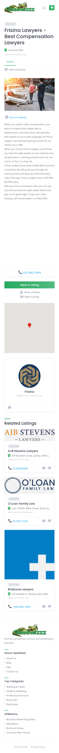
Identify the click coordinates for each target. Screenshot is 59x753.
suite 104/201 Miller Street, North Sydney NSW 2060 (31, 508)
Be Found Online (15, 728)
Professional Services (18, 695)
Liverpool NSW (15, 50)
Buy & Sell (12, 699)
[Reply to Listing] (44, 468)
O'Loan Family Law (21, 504)
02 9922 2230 (20, 521)
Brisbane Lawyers (20, 589)
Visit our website (17, 117)
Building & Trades (16, 686)
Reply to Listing (29, 285)
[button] (29, 325)
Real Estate (12, 704)
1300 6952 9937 (22, 606)
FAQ (9, 667)
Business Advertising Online (21, 719)
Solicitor (10, 24)
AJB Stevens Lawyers (23, 451)
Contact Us (12, 671)
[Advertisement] (29, 232)
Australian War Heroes (18, 732)
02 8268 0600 (20, 468)
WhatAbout (12, 723)
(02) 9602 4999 (32, 272)
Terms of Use (21, 746)
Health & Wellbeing (16, 691)
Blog (9, 662)
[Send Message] (9, 408)
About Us (11, 658)
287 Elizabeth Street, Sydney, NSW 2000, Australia (31, 455)
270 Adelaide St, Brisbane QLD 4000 (30, 594)
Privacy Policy (38, 746)
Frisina (29, 392)
